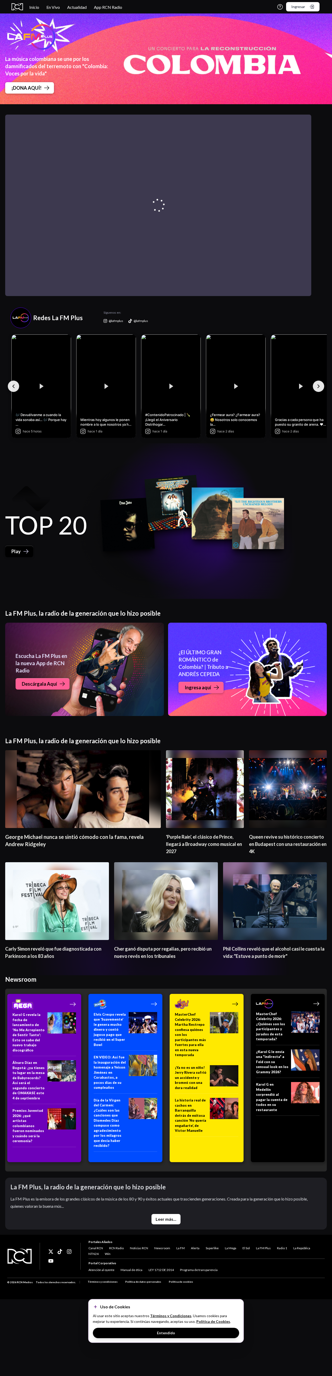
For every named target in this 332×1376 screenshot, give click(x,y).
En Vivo (53, 7)
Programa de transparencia (199, 1270)
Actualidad (77, 7)
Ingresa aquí (198, 687)
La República (301, 1248)
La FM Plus (263, 1248)
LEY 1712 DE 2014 (161, 1270)
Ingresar (298, 6)
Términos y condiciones (102, 1281)
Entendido (166, 1333)
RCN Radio (116, 1248)
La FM (180, 1248)
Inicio (34, 7)
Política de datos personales (143, 1281)
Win (107, 1254)
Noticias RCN (139, 1248)
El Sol (246, 1248)
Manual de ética (131, 1270)
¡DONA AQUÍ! (26, 88)
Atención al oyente (101, 1270)
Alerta (195, 1248)
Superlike (212, 1248)
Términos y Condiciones (170, 1316)
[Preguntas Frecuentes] (280, 7)
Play (16, 551)
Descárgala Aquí (39, 684)
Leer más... (166, 1219)
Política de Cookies (213, 1321)
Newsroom (162, 1248)
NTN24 (93, 1254)
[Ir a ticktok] (50, 1251)
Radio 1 (282, 1248)
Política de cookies (181, 1281)
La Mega (230, 1248)
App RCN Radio (108, 7)
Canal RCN (95, 1248)
